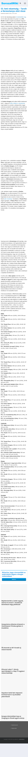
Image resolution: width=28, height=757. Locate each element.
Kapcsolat (14, 728)
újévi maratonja (8, 199)
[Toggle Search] (20, 3)
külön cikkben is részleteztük (17, 103)
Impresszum (14, 725)
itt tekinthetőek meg (21, 17)
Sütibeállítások (21, 739)
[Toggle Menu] (25, 3)
